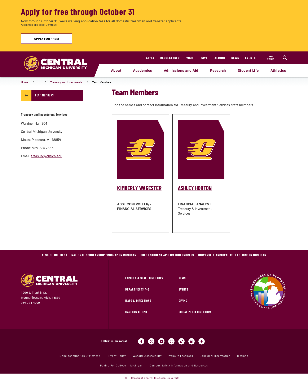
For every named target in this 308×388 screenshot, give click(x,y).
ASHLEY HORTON (195, 187)
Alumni (220, 58)
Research (218, 70)
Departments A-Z (137, 289)
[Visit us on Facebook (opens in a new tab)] (141, 341)
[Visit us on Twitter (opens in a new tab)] (151, 341)
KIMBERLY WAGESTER (139, 187)
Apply (150, 58)
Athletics (278, 70)
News (235, 58)
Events (250, 58)
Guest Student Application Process (167, 255)
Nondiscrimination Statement (80, 356)
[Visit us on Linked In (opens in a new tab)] (191, 341)
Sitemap (242, 356)
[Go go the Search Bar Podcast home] (201, 341)
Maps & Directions (138, 300)
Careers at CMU (136, 312)
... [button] (39, 82)
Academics (142, 70)
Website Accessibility (147, 356)
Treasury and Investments (66, 82)
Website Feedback (180, 356)
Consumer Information (215, 356)
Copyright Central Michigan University (155, 378)
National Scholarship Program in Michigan (103, 255)
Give (204, 58)
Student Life (248, 70)
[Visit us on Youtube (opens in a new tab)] (161, 341)
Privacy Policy (116, 356)
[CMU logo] (58, 58)
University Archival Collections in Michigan (232, 255)
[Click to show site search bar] (284, 57)
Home (24, 82)
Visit (190, 58)
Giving (183, 300)
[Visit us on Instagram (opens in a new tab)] (171, 341)
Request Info (170, 58)
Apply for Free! (46, 38)
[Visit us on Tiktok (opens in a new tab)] (181, 341)
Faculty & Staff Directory (144, 278)
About (116, 70)
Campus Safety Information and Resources (179, 365)
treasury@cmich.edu (46, 156)
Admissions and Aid (181, 70)
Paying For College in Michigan (121, 365)
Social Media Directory (195, 312)
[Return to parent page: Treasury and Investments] (26, 95)
